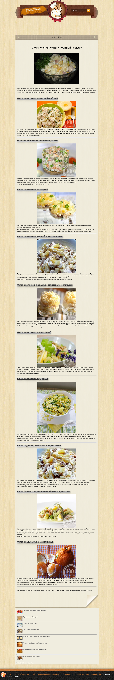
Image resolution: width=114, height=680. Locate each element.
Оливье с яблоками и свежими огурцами (37, 140)
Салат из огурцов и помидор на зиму (34, 610)
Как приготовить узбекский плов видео (35, 650)
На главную (106, 674)
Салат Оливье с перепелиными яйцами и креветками (43, 491)
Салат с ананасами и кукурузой (32, 379)
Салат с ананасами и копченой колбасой (37, 98)
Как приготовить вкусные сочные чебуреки (36, 636)
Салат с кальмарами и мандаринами (35, 542)
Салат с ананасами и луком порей (34, 332)
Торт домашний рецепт (30, 617)
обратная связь (13, 676)
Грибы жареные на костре (31, 630)
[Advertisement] (55, 28)
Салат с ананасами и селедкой (32, 189)
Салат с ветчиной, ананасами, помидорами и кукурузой (45, 285)
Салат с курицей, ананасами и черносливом (39, 445)
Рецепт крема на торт (30, 623)
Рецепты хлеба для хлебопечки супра (35, 643)
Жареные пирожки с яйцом (31, 656)
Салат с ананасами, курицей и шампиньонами (40, 236)
